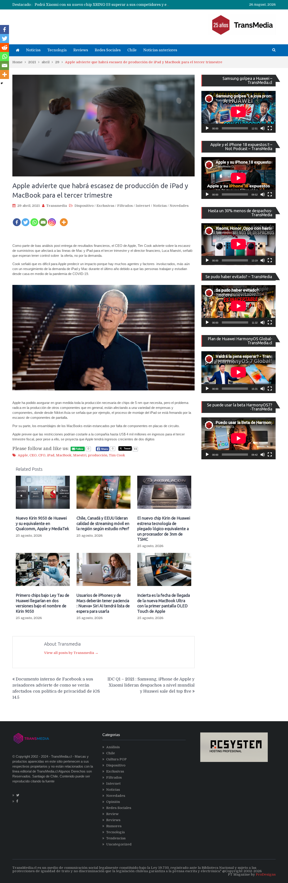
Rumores (114, 826)
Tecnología (57, 50)
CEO (33, 455)
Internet (143, 206)
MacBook (64, 455)
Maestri (79, 455)
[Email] (43, 219)
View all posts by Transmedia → (71, 653)
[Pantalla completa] (270, 128)
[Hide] (2, 83)
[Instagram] (52, 219)
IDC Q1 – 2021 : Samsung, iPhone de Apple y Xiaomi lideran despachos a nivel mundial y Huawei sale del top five (151, 685)
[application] (238, 112)
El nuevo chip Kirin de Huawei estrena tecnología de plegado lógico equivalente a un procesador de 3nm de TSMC (163, 528)
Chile (132, 50)
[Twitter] (25, 219)
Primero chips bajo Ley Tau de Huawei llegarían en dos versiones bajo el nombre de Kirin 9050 (42, 603)
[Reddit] (4, 47)
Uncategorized (119, 844)
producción (97, 455)
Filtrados (125, 206)
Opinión (113, 802)
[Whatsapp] (34, 219)
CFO (41, 455)
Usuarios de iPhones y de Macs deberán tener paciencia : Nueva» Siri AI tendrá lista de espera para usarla (103, 603)
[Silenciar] (262, 128)
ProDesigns (266, 874)
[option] (102, 4)
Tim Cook (117, 455)
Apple (23, 455)
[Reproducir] (207, 128)
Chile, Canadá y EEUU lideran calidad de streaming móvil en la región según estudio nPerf (102, 523)
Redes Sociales (108, 50)
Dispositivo (84, 206)
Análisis (113, 747)
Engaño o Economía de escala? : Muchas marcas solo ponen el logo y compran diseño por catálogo (121, 5)
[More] (64, 219)
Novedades (179, 206)
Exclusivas (105, 206)
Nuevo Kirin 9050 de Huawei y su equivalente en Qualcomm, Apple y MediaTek (42, 523)
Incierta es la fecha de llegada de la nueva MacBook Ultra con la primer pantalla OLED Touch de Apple (163, 603)
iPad (50, 455)
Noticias (33, 50)
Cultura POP (116, 759)
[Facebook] (17, 219)
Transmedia (56, 206)
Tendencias (116, 838)
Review (112, 814)
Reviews (80, 50)
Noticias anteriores (160, 50)
